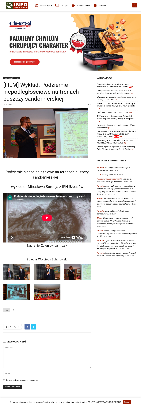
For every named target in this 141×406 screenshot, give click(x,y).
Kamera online (83, 5)
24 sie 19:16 (129, 256)
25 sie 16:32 (101, 226)
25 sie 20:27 (118, 175)
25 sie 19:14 (110, 194)
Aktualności (44, 5)
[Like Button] (6, 310)
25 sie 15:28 (107, 236)
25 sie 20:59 (113, 170)
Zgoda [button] (126, 402)
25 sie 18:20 (111, 214)
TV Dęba (64, 5)
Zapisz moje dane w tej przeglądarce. (22, 380)
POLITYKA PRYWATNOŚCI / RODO (104, 402)
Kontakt (102, 5)
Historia (16, 78)
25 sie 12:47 (124, 249)
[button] (134, 5)
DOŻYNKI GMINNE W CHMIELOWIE (113, 112)
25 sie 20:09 (127, 182)
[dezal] (70, 42)
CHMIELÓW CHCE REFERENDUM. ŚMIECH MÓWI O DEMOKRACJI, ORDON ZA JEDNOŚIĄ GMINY (116, 134)
